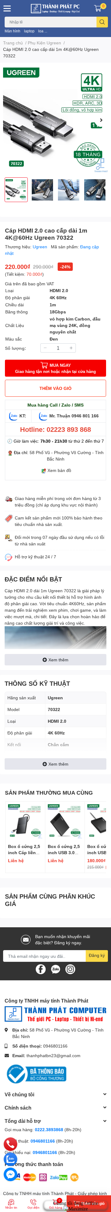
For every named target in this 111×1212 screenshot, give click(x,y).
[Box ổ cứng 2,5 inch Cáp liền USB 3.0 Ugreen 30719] (25, 821)
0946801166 (55, 1046)
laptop (29, 31)
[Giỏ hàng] (97, 8)
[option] (55, 120)
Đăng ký (97, 955)
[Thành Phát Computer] (55, 8)
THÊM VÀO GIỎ (55, 388)
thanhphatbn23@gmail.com (53, 1055)
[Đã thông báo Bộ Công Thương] (35, 1073)
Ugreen (40, 246)
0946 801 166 (85, 415)
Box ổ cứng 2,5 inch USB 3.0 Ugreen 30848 (64, 852)
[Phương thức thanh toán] (42, 1176)
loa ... (42, 31)
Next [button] (101, 120)
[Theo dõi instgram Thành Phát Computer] (70, 968)
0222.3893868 (49, 1129)
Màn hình (12, 31)
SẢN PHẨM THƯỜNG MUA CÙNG (49, 792)
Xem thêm (58, 659)
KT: (22, 415)
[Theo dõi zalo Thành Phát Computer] (55, 968)
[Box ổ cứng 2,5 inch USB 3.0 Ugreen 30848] (65, 821)
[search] (102, 22)
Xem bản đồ (59, 470)
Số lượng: (15, 348)
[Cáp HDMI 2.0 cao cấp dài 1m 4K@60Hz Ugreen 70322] (55, 120)
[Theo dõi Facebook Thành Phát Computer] (41, 968)
